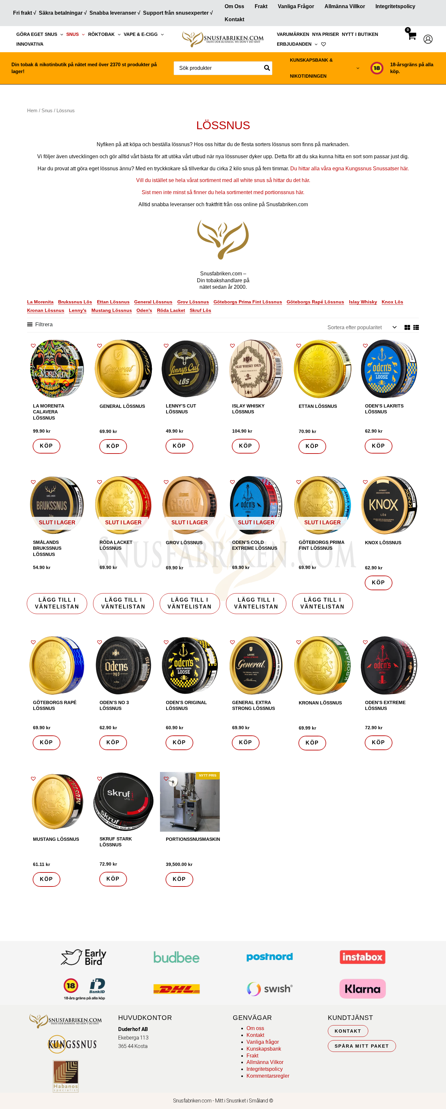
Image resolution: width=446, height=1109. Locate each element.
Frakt (261, 6)
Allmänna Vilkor (265, 1062)
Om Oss (234, 6)
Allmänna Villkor (345, 6)
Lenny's (78, 310)
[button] (60, 34)
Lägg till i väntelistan (57, 603)
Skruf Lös (200, 310)
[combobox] (223, 68)
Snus (72, 34)
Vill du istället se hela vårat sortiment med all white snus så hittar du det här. (223, 180)
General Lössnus (153, 301)
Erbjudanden (294, 44)
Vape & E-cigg (141, 34)
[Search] (267, 68)
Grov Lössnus (193, 301)
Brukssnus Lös (75, 301)
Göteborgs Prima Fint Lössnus (248, 301)
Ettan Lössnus (113, 301)
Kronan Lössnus (45, 310)
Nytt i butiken (360, 34)
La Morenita (40, 301)
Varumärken (293, 34)
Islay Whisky (363, 301)
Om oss (255, 1028)
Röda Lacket (171, 310)
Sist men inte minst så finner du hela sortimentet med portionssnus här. (223, 192)
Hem (32, 110)
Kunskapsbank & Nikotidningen (311, 68)
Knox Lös (392, 301)
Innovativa (29, 44)
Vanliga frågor (296, 6)
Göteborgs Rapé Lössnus (315, 301)
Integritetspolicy (395, 6)
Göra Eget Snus (36, 34)
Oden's (144, 310)
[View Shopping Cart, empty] (411, 41)
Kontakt (234, 19)
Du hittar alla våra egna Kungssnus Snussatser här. (349, 168)
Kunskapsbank (264, 1049)
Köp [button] (46, 446)
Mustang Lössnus (111, 310)
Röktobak (101, 34)
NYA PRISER (325, 34)
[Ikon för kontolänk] (428, 39)
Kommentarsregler (268, 1076)
